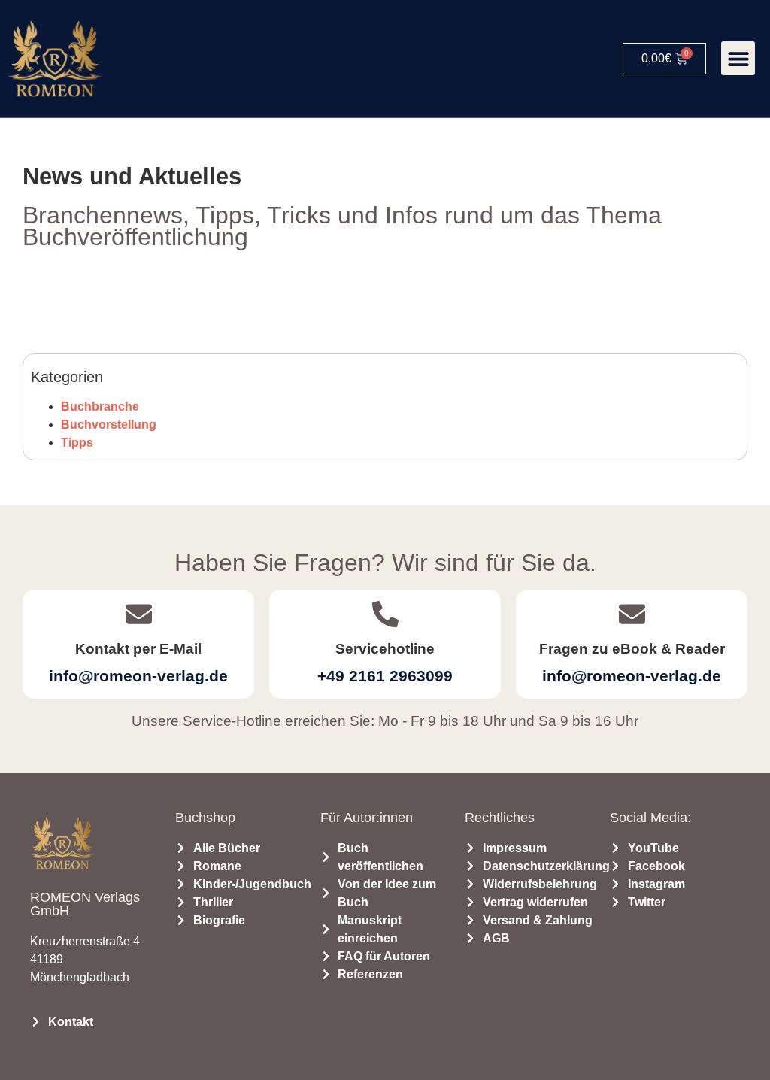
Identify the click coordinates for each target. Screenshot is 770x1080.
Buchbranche (100, 406)
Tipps (77, 442)
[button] (738, 58)
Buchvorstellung (108, 424)
